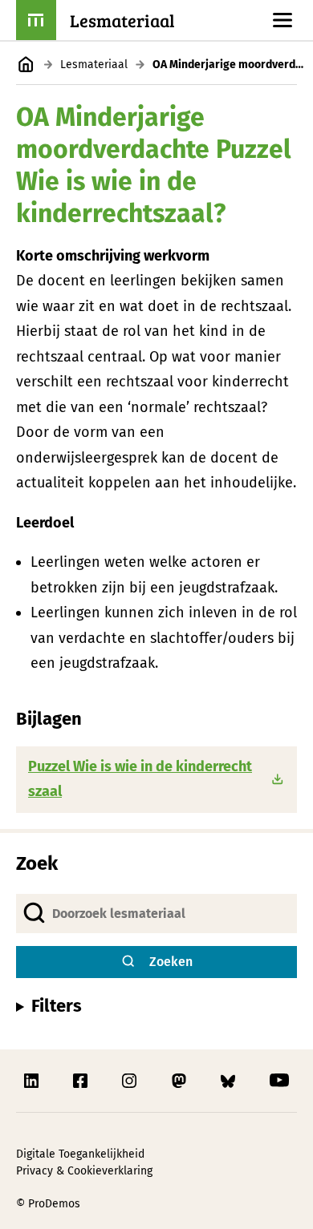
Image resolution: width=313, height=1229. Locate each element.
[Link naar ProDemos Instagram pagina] (131, 1080)
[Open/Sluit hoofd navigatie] (282, 20)
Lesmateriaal (94, 64)
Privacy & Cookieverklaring (84, 1171)
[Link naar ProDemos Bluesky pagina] (229, 1080)
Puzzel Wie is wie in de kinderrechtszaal (140, 779)
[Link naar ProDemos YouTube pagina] (279, 1080)
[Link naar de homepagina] (26, 65)
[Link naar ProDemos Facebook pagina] (82, 1080)
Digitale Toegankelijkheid (80, 1154)
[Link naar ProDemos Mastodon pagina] (180, 1080)
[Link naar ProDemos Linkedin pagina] (33, 1080)
